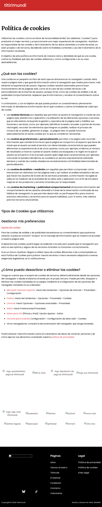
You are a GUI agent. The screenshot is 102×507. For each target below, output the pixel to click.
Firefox (10, 298)
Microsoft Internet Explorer (21, 290)
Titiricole (54, 472)
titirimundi (15, 5)
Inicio (53, 462)
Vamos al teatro (58, 467)
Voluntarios (56, 493)
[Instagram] (4, 491)
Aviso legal (83, 472)
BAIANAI (97, 502)
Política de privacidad (89, 462)
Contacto (55, 488)
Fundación (55, 483)
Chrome (11, 303)
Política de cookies (88, 467)
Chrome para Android (18, 318)
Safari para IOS (14, 313)
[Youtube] (17, 491)
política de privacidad (62, 337)
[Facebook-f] (11, 491)
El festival (55, 477)
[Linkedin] (30, 491)
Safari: (10, 308)
